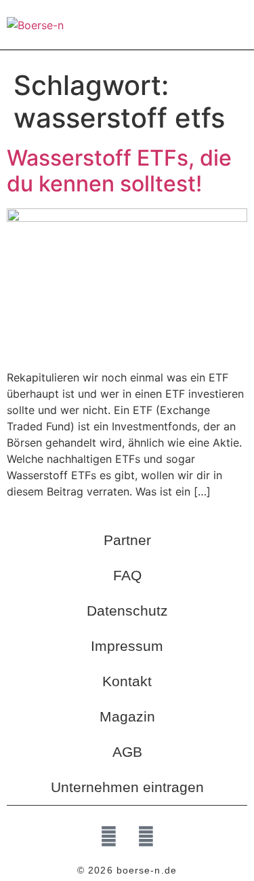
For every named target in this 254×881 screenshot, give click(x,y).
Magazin (127, 716)
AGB (127, 752)
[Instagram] (146, 836)
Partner (127, 540)
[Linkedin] (108, 836)
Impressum (127, 646)
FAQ (127, 575)
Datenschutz (127, 610)
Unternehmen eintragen (127, 787)
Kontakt (127, 681)
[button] (237, 25)
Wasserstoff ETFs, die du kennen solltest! (119, 171)
